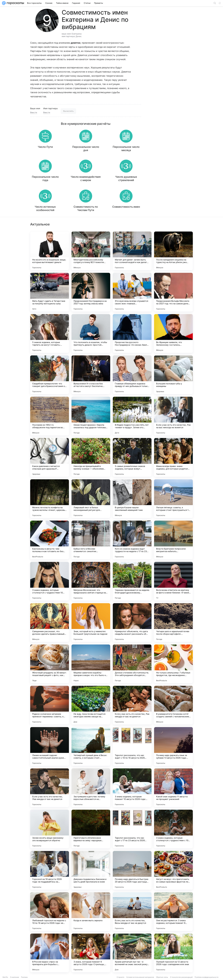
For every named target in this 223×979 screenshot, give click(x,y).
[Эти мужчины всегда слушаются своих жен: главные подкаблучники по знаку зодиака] (132, 292)
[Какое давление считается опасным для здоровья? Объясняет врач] (49, 457)
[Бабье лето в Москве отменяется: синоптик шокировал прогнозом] (90, 540)
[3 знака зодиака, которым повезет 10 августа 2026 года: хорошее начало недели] (132, 787)
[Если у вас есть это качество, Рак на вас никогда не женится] (173, 416)
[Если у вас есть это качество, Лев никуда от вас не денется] (49, 787)
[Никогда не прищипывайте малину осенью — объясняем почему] (90, 457)
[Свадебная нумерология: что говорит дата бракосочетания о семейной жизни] (49, 374)
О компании (14, 977)
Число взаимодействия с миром (86, 178)
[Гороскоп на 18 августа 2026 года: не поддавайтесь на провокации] (49, 870)
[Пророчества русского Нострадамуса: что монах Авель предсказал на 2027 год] (132, 333)
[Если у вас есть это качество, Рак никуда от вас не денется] (132, 705)
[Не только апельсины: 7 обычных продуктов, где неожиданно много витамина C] (173, 663)
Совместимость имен (126, 206)
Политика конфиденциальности (206, 977)
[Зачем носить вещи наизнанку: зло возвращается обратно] (49, 829)
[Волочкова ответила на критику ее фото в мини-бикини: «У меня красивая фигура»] (173, 581)
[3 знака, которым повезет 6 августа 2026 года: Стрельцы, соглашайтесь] (90, 953)
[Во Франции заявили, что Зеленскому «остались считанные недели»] (173, 333)
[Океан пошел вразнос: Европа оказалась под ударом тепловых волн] (90, 416)
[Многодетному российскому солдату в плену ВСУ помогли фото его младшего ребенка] (90, 251)
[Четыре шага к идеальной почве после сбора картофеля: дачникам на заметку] (173, 622)
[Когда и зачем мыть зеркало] (90, 911)
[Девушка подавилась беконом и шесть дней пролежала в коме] (90, 870)
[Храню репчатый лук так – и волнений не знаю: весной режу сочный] (132, 953)
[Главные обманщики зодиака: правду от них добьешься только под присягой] (132, 374)
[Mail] (4, 3)
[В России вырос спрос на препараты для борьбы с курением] (49, 953)
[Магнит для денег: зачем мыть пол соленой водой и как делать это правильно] (132, 251)
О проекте (120, 977)
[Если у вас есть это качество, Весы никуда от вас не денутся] (132, 911)
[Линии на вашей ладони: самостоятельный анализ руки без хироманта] (49, 746)
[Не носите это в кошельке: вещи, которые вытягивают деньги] (49, 251)
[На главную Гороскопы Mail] (15, 3)
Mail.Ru (5, 977)
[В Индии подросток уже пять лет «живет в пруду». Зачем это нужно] (132, 416)
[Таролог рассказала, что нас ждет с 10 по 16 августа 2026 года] (132, 746)
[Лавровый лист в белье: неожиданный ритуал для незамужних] (90, 498)
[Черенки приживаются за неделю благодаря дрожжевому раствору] (132, 581)
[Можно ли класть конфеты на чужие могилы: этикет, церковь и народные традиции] (49, 498)
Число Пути (45, 146)
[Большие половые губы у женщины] (173, 374)
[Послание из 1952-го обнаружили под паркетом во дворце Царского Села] (49, 416)
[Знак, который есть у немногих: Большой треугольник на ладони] (90, 622)
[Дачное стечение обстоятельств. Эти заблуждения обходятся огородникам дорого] (132, 663)
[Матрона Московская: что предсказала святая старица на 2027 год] (90, 581)
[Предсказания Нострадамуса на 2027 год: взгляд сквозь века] (90, 292)
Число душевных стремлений (126, 178)
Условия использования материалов (140, 977)
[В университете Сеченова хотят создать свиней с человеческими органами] (173, 705)
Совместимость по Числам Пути (86, 208)
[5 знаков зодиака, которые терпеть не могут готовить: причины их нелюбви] (49, 333)
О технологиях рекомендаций (181, 977)
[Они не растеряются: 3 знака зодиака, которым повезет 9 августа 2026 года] (173, 911)
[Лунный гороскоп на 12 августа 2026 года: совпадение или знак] (173, 953)
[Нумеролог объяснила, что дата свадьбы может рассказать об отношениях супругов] (132, 622)
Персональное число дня (85, 148)
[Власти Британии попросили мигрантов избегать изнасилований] (173, 540)
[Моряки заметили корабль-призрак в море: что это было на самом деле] (90, 663)
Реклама (24, 977)
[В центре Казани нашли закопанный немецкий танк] (132, 498)
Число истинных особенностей (45, 208)
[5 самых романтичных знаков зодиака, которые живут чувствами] (132, 457)
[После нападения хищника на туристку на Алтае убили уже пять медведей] (173, 251)
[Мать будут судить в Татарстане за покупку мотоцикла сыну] (49, 292)
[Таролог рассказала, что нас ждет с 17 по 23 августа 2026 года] (132, 829)
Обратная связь (162, 977)
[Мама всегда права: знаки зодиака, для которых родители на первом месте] (173, 457)
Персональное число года (45, 178)
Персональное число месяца (126, 148)
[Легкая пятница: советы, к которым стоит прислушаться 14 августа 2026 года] (173, 498)
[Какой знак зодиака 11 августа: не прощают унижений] (173, 787)
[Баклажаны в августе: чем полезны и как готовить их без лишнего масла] (49, 540)
